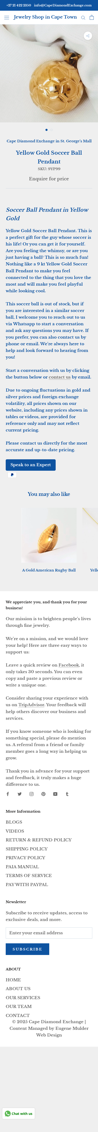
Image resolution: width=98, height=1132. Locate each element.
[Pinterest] (43, 794)
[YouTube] (55, 794)
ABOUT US (18, 988)
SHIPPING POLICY (27, 849)
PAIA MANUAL (22, 866)
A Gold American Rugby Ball (49, 570)
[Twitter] (20, 794)
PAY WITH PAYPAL (27, 884)
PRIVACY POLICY (25, 857)
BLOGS (14, 822)
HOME (13, 980)
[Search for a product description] (83, 17)
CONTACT (18, 1015)
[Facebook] (8, 794)
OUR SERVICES (23, 997)
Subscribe (27, 949)
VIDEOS (15, 831)
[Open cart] (92, 17)
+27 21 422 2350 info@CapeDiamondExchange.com (49, 5)
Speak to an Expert (30, 464)
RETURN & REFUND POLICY (39, 840)
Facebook (69, 665)
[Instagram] (31, 794)
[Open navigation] (6, 17)
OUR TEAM (19, 1006)
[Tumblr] (67, 794)
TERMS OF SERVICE (29, 875)
